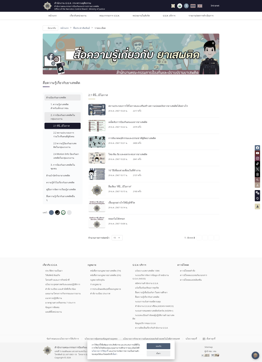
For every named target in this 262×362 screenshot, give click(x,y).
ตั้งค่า (114, 354)
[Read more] (96, 109)
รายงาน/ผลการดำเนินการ (201, 15)
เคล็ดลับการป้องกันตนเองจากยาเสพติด (127, 122)
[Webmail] (186, 6)
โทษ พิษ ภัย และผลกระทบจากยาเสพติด (127, 154)
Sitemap (209, 347)
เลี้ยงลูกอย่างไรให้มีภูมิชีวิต (121, 202)
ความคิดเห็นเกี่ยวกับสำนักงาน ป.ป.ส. (151, 327)
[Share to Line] (63, 212)
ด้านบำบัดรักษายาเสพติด (58, 175)
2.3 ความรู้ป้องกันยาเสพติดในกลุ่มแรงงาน (64, 145)
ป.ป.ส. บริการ (169, 15)
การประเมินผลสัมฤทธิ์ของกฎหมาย (105, 289)
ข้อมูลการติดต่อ (52, 307)
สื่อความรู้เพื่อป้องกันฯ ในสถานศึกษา (151, 292)
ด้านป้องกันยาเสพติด (56, 97)
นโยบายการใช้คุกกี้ (100, 351)
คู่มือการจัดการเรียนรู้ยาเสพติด (61, 189)
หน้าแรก (52, 15)
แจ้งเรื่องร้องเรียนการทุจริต (147, 287)
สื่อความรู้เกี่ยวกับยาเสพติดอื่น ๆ (60, 198)
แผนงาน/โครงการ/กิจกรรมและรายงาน (63, 293)
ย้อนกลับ (52, 27)
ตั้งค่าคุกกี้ (211, 338)
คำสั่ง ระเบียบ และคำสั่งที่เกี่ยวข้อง (60, 289)
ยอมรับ (158, 346)
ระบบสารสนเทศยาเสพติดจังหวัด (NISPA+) (154, 310)
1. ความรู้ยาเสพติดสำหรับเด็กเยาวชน (60, 106)
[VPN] (173, 5)
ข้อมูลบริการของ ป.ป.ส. (145, 323)
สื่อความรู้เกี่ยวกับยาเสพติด (147, 296)
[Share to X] (57, 212)
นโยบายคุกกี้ (191, 338)
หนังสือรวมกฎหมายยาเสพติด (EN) (105, 275)
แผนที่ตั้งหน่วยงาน (53, 311)
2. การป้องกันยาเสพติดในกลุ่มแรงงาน (63, 117)
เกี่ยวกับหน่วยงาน (78, 15)
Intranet (214, 5)
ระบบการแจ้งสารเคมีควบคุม (148, 301)
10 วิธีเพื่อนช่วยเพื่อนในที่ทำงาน (124, 170)
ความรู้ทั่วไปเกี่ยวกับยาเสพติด (60, 182)
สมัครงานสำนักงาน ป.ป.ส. (146, 283)
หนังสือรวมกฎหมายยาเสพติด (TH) (105, 270)
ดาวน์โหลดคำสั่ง (187, 270)
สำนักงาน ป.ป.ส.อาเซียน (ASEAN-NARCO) (154, 306)
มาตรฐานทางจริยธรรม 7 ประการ (60, 302)
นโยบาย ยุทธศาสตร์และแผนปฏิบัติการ (62, 284)
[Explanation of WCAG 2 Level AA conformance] (205, 355)
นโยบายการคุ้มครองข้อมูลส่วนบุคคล (101, 338)
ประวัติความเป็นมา (54, 270)
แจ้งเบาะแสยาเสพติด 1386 (147, 270)
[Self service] (179, 6)
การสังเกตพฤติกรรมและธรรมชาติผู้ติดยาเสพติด (132, 138)
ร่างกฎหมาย (95, 284)
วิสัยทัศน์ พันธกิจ (52, 275)
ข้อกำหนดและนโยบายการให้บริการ (63, 338)
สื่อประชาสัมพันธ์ (81, 27)
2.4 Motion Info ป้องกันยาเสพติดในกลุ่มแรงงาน (66, 156)
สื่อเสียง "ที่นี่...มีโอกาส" (120, 186)
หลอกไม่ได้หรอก (116, 218)
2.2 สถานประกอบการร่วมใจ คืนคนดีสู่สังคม (63, 134)
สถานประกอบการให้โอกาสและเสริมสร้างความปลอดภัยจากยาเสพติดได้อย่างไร (148, 105)
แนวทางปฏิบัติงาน (53, 298)
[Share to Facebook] (51, 212)
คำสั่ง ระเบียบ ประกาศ (100, 293)
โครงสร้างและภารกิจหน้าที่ (57, 279)
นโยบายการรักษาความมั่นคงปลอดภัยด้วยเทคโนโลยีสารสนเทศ (151, 338)
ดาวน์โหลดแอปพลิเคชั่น (191, 279)
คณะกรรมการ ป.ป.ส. (109, 15)
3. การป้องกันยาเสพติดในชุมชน (63, 166)
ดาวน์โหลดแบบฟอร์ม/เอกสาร (193, 275)
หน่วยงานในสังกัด (141, 15)
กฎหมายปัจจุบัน (97, 279)
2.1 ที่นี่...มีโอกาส (61, 125)
